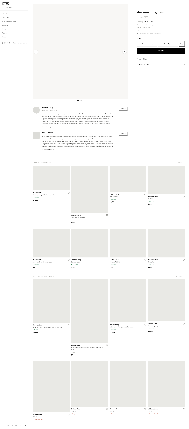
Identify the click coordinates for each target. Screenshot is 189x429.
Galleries (5, 25)
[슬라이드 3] (81, 100)
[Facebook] (12, 425)
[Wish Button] (182, 44)
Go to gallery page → (48, 149)
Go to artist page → (47, 127)
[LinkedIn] (16, 425)
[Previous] (36, 52)
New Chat (8, 8)
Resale (4, 33)
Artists (4, 29)
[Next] (125, 52)
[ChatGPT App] (20, 425)
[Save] (69, 193)
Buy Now (161, 50)
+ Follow (123, 108)
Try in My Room (169, 44)
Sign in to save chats (20, 43)
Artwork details (161, 59)
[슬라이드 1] (78, 100)
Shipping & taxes (161, 64)
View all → (180, 163)
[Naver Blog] (25, 425)
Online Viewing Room (9, 21)
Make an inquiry (147, 44)
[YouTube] (8, 425)
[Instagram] (3, 425)
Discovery (5, 17)
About (4, 37)
